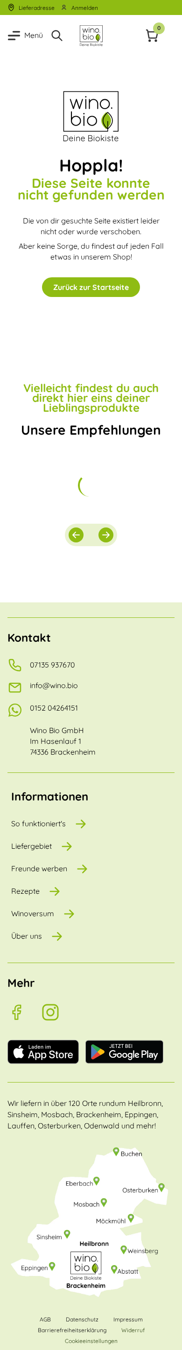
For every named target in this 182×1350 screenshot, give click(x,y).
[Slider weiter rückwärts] (76, 534)
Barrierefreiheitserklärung (72, 1330)
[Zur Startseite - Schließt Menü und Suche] (91, 35)
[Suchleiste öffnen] (58, 35)
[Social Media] (24, 1012)
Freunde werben (39, 868)
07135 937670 (52, 664)
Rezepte (25, 891)
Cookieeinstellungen (91, 1340)
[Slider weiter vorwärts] (105, 534)
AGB (45, 1319)
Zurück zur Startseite (91, 287)
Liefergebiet (31, 846)
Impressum (128, 1319)
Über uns (26, 936)
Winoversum (32, 913)
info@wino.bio (54, 685)
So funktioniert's (38, 823)
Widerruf (133, 1330)
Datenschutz (82, 1319)
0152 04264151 (54, 707)
